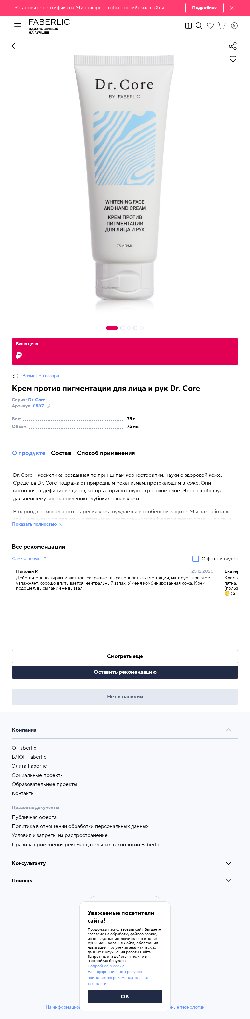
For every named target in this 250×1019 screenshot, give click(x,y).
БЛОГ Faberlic (29, 757)
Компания (24, 730)
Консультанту (29, 863)
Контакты (23, 793)
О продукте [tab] (28, 453)
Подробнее (204, 8)
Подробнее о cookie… (107, 966)
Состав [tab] (61, 453)
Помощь (22, 880)
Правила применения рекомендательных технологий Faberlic (86, 844)
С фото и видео (219, 559)
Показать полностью (34, 524)
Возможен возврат (41, 376)
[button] (125, 8)
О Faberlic (24, 748)
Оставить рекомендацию (125, 672)
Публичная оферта (34, 817)
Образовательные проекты (44, 784)
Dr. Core (36, 400)
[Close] (232, 8)
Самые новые (26, 559)
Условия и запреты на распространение (60, 835)
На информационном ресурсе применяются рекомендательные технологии (118, 978)
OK (125, 996)
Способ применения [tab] (106, 453)
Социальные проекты (38, 775)
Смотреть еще (125, 656)
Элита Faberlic (29, 766)
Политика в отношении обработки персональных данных (80, 826)
